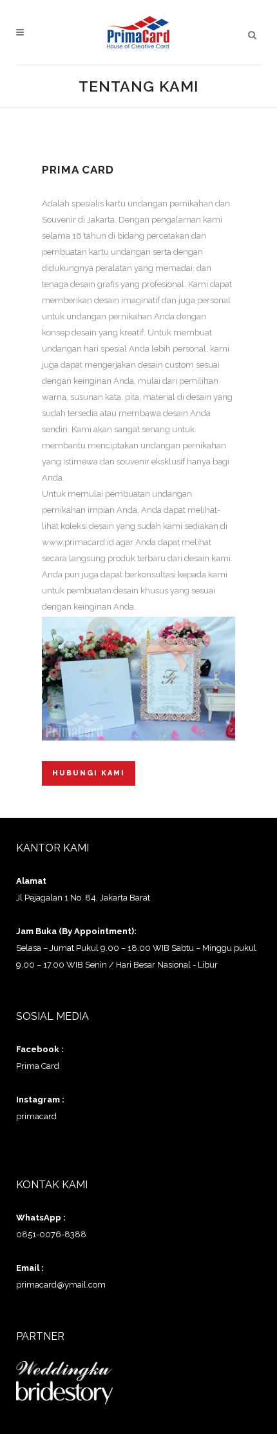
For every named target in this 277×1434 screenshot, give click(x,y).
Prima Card (37, 1066)
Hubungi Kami (88, 773)
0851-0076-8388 (51, 1234)
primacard (36, 1116)
